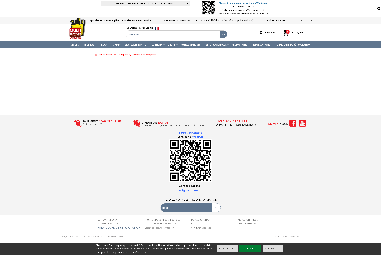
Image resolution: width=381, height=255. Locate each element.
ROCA (104, 44)
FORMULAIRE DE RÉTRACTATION (119, 227)
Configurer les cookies (201, 227)
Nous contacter (305, 20)
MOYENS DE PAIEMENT (201, 220)
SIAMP (116, 44)
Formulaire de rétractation (293, 44)
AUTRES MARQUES (191, 44)
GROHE (171, 44)
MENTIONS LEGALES (247, 223)
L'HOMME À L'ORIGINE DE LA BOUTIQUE (162, 220)
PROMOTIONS (239, 44)
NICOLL (74, 44)
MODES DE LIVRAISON (248, 220)
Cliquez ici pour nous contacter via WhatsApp (243, 3)
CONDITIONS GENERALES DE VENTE (160, 223)
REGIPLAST (90, 44)
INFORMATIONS (261, 44)
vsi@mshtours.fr (190, 190)
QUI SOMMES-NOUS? (107, 220)
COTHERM (156, 44)
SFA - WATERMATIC (135, 44)
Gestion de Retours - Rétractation (159, 227)
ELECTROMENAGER (216, 44)
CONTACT (195, 223)
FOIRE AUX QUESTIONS (107, 223)
